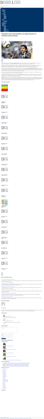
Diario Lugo (2, 417)
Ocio (3, 382)
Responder (4, 323)
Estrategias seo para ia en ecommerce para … (9, 349)
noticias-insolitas (5, 381)
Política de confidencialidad (10, 418)
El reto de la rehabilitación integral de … (8, 345)
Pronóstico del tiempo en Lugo (7, 340)
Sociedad (5, 26)
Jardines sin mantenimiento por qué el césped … (9, 356)
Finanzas (5, 17)
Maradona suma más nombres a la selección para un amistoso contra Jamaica (18, 363)
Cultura (3, 11)
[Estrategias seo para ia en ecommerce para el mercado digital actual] (4, 348)
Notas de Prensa (5, 379)
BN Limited (3, 307)
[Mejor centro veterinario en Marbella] (4, 352)
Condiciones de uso (3, 418)
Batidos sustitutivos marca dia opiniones (7, 296)
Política (3, 19)
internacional (5, 376)
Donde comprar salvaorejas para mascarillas (7, 282)
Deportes (3, 24)
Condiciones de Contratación (19, 418)
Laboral (5, 18)
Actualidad (3, 10)
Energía (4, 374)
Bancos (5, 14)
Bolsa (5, 15)
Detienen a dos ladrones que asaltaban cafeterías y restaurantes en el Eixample (17, 364)
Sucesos (5, 30)
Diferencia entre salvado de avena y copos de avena (8, 289)
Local (3, 20)
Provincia (4, 384)
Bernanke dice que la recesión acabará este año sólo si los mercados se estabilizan (17, 365)
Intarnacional (4, 23)
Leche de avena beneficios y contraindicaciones (8, 279)
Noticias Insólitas (6, 31)
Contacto (30, 418)
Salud (5, 27)
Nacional (3, 22)
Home (2, 38)
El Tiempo (3, 9)
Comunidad (4, 370)
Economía (3, 13)
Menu (1, 8)
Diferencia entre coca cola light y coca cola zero (8, 286)
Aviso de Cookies (25, 418)
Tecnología (4, 387)
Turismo (5, 28)
